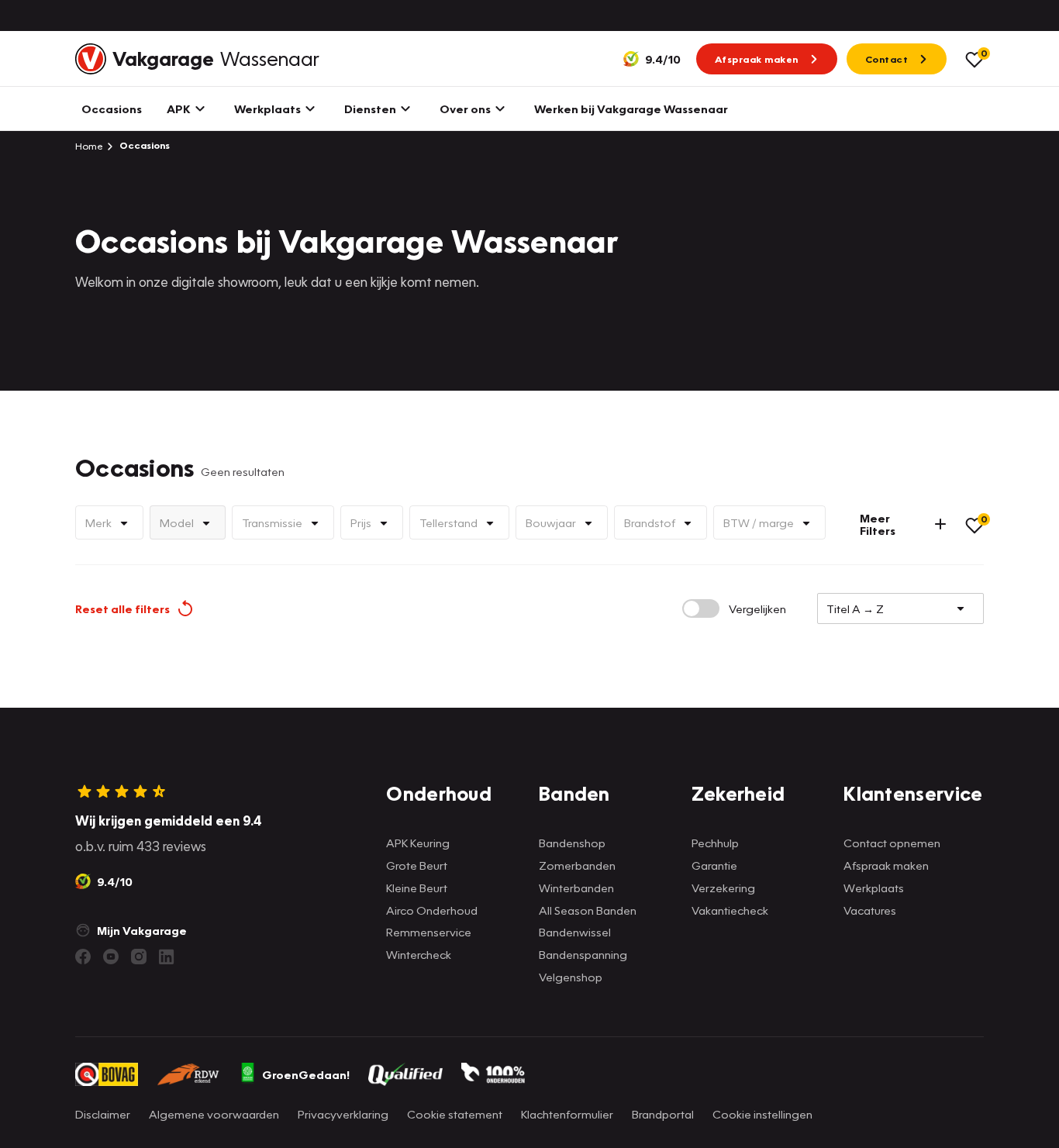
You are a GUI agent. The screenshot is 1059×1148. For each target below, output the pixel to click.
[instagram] (139, 956)
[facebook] (83, 956)
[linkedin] (166, 956)
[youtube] (111, 956)
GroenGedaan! (306, 1074)
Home (89, 145)
